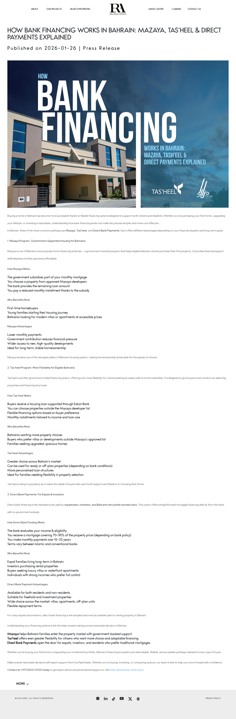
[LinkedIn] (105, 698)
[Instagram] (97, 698)
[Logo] (118, 9)
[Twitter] (130, 699)
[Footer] (22, 684)
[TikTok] (113, 699)
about (34, 9)
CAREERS (176, 9)
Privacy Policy (213, 698)
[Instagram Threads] (138, 699)
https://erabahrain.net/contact (127, 669)
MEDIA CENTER (156, 9)
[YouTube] (122, 698)
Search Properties (80, 9)
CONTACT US (194, 9)
